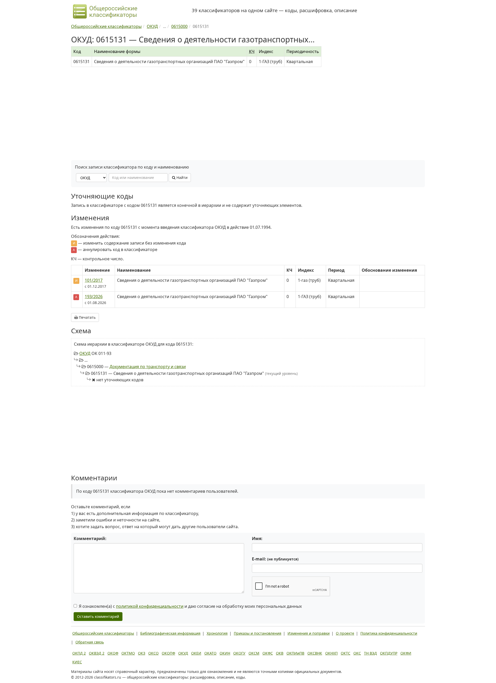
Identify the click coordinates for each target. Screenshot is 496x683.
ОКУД (84, 353)
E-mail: (275, 559)
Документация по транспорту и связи (148, 366)
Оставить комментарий (98, 616)
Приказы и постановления (257, 633)
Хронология (217, 633)
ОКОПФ (168, 653)
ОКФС (267, 653)
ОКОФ (112, 653)
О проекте (345, 633)
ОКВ (279, 653)
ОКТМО (128, 653)
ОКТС (345, 653)
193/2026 (94, 296)
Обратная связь (89, 642)
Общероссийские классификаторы (103, 633)
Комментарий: (90, 538)
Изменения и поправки (309, 633)
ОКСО (153, 653)
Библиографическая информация (170, 633)
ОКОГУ (239, 653)
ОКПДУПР (388, 653)
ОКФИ (405, 653)
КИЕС (77, 661)
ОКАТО (210, 653)
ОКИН (225, 653)
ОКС (357, 653)
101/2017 (94, 280)
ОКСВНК (314, 653)
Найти (181, 177)
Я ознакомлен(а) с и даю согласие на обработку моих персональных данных (190, 606)
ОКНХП (331, 653)
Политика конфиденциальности (388, 633)
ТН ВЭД (370, 653)
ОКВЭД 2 (96, 653)
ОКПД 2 (79, 653)
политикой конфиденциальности (149, 606)
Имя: (257, 538)
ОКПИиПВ (295, 653)
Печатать (87, 317)
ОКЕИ (196, 653)
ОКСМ (254, 653)
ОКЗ (141, 653)
